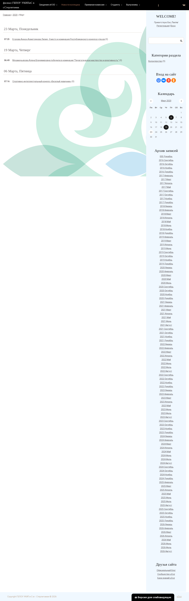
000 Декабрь (166, 156)
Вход (173, 26)
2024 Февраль (166, 440)
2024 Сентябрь (166, 467)
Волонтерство (155, 61)
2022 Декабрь (166, 386)
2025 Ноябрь (166, 517)
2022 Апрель (166, 356)
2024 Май (166, 451)
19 (166, 127)
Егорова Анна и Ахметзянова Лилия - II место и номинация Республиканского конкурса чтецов (58, 39)
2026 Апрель (166, 536)
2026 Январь (166, 524)
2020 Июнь (166, 283)
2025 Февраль (166, 482)
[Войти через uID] (158, 80)
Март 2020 (166, 101)
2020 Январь (166, 267)
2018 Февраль (166, 210)
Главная (7, 15)
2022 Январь (166, 344)
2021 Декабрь (166, 340)
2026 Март (166, 532)
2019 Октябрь (166, 256)
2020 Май (166, 279)
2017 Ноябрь (166, 198)
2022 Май (166, 359)
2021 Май (166, 317)
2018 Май (166, 221)
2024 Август (166, 463)
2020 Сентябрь (166, 287)
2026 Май (166, 540)
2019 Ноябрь (166, 260)
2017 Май (166, 187)
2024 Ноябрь (166, 474)
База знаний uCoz (166, 578)
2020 (15, 15)
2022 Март (166, 352)
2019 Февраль (166, 237)
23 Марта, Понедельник (21, 29)
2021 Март (166, 310)
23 (151, 132)
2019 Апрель (166, 244)
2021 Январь (166, 302)
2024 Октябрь (166, 471)
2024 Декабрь (166, 478)
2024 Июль (166, 459)
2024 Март (166, 444)
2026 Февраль (166, 528)
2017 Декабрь (166, 202)
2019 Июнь (166, 248)
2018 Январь (166, 206)
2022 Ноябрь (166, 382)
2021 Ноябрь (166, 336)
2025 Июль (166, 501)
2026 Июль (166, 547)
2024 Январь (166, 436)
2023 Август (166, 417)
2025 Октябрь (166, 513)
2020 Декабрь (166, 298)
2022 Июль (166, 367)
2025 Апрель (166, 490)
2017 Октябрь (166, 195)
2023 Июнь (166, 409)
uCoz (179, 596)
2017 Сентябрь (166, 191)
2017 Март (166, 179)
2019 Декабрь (166, 264)
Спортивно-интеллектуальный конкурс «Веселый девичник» (41, 81)
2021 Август (166, 325)
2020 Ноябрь (166, 294)
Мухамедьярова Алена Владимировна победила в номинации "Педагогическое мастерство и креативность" (65, 60)
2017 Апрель (166, 183)
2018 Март (166, 214)
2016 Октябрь (166, 164)
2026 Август (166, 551)
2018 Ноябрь (166, 229)
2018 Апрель (166, 218)
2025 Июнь (166, 497)
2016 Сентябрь (166, 160)
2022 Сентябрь (166, 375)
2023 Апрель (166, 402)
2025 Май (166, 494)
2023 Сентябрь (166, 421)
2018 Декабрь (166, 233)
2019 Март (166, 241)
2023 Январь (166, 390)
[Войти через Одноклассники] (173, 80)
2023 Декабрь (166, 432)
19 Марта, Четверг (17, 50)
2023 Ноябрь (166, 428)
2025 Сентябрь (166, 509)
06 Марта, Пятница (18, 71)
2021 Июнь (166, 321)
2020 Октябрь (166, 290)
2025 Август (166, 505)
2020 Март (166, 275)
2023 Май (166, 405)
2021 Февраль (166, 306)
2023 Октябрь (166, 425)
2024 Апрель (166, 448)
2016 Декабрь (166, 172)
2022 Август (166, 371)
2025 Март (166, 486)
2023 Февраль (166, 394)
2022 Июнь (166, 363)
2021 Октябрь (166, 333)
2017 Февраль (166, 175)
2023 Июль (166, 413)
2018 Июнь (166, 225)
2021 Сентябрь (166, 329)
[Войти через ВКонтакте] (163, 80)
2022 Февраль (166, 348)
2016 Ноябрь (166, 168)
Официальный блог (166, 570)
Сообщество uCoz (166, 574)
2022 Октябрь (166, 379)
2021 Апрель (166, 313)
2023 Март (166, 398)
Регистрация (163, 26)
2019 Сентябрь (166, 252)
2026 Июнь (166, 543)
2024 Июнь (166, 455)
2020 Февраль (166, 271)
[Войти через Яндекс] (168, 80)
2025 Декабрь (166, 520)
